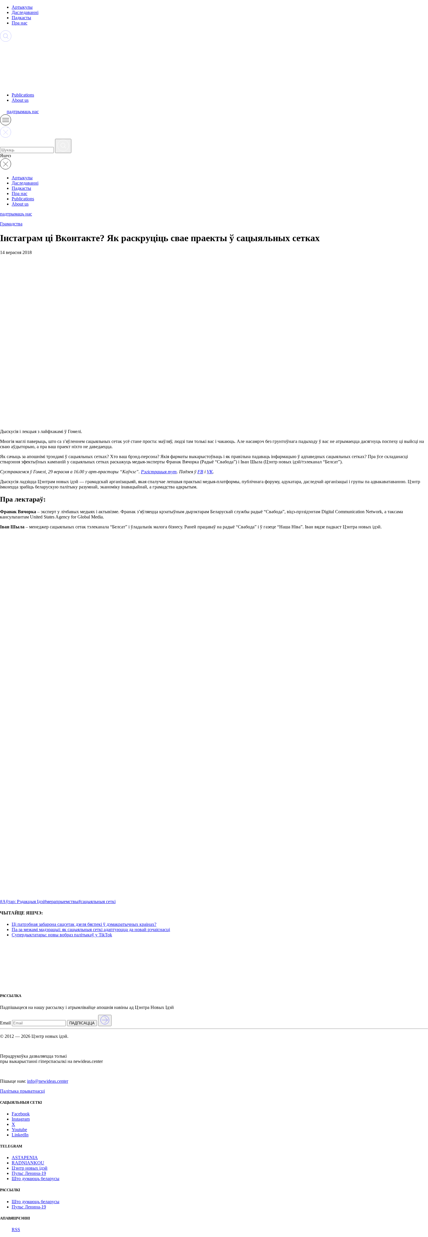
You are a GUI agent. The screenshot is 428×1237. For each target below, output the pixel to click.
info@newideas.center (47, 1081)
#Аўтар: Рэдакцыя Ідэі (22, 901)
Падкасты (21, 17)
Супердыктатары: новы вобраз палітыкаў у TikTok (62, 934)
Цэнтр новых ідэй (29, 1168)
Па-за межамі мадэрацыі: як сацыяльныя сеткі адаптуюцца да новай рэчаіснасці (91, 929)
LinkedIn (20, 1134)
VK (210, 471)
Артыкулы (22, 7)
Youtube (19, 1129)
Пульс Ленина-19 (29, 1173)
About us (20, 100)
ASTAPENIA (25, 1157)
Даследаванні (25, 12)
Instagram (21, 1119)
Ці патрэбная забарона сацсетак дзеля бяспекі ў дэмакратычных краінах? (84, 924)
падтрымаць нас (23, 111)
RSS (16, 1229)
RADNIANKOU (28, 1162)
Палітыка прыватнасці (22, 1091)
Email (5, 1022)
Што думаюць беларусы (35, 1178)
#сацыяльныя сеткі (97, 901)
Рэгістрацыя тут (159, 471)
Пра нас (19, 22)
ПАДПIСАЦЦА (82, 1023)
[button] (5, 123)
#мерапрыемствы (61, 901)
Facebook (21, 1113)
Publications (23, 94)
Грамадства (11, 223)
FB (200, 471)
